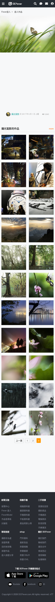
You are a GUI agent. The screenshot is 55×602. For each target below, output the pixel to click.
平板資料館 (25, 519)
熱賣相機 (24, 546)
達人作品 (18, 11)
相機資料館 (25, 506)
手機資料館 (25, 514)
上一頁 (19, 440)
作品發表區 (6, 519)
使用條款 (42, 555)
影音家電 (42, 523)
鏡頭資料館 (25, 510)
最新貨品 (24, 542)
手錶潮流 (42, 527)
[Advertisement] (27, 81)
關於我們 (42, 538)
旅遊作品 (5, 550)
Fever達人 (6, 11)
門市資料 (24, 538)
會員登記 (42, 550)
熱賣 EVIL (24, 559)
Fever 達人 (6, 510)
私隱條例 (42, 559)
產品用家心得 (26, 523)
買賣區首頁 (43, 506)
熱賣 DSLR (25, 555)
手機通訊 (42, 514)
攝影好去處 (6, 538)
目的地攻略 (6, 546)
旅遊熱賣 (5, 542)
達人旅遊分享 (7, 555)
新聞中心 (5, 506)
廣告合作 (42, 546)
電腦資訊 (42, 519)
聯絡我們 (42, 542)
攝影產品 (42, 510)
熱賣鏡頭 (24, 550)
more (51, 128)
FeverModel (7, 514)
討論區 (4, 523)
